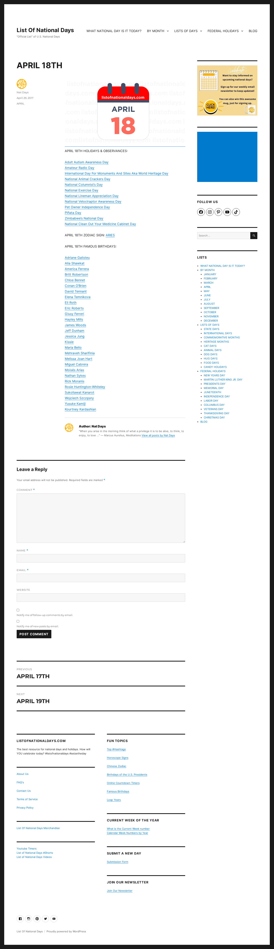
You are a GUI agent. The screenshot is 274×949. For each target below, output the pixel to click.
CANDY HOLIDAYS (215, 366)
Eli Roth (70, 302)
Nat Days (22, 92)
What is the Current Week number (128, 828)
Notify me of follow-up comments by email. (45, 615)
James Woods (75, 325)
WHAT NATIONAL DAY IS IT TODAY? (113, 31)
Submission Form (117, 861)
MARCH (208, 282)
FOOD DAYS (211, 362)
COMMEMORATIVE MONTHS (222, 337)
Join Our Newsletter (119, 890)
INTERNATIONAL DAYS (218, 333)
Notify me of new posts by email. (38, 626)
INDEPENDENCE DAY (217, 396)
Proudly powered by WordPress (66, 931)
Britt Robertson (76, 274)
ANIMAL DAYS (212, 350)
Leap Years (114, 799)
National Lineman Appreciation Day (92, 196)
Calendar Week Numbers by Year (127, 832)
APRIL (20, 103)
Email (23, 570)
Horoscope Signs (117, 757)
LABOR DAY (211, 400)
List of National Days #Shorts (35, 852)
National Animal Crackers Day (87, 179)
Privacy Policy (25, 807)
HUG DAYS (210, 358)
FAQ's (20, 782)
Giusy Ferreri (74, 314)
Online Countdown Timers (123, 783)
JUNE (207, 295)
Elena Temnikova (77, 297)
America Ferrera (77, 269)
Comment (26, 490)
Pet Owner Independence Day (87, 207)
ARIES (110, 235)
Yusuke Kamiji (75, 404)
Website (23, 589)
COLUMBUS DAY (214, 404)
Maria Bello (73, 347)
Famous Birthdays (118, 791)
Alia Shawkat (74, 263)
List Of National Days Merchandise (38, 828)
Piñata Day (73, 213)
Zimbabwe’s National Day (84, 218)
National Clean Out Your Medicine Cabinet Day (100, 224)
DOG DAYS (210, 354)
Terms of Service (27, 799)
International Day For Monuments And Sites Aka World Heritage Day (116, 173)
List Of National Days (45, 30)
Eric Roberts (74, 308)
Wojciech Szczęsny (79, 398)
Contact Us (24, 790)
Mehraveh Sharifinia (80, 353)
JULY (207, 299)
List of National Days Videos (34, 857)
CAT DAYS (210, 345)
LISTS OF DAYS (186, 31)
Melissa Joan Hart (78, 359)
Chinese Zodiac (116, 766)
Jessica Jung (74, 336)
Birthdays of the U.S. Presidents (127, 774)
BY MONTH (155, 31)
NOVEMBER (211, 316)
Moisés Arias (74, 370)
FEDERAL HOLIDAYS (223, 31)
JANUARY (210, 274)
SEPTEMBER (211, 308)
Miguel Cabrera (76, 364)
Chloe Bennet (75, 280)
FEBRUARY (210, 278)
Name (22, 550)
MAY (207, 291)
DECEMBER (211, 320)
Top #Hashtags (116, 749)
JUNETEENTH (212, 392)
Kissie (69, 342)
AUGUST (209, 303)
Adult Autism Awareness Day (87, 162)
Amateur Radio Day (79, 168)
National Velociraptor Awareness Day (93, 201)
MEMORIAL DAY (214, 388)
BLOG (253, 31)
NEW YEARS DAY (214, 375)
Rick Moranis (74, 381)
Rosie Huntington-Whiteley (85, 387)
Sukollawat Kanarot (79, 392)
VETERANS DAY (213, 409)
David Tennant (76, 291)
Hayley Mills (74, 319)
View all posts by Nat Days (158, 435)
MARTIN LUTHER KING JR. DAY (223, 379)
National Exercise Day (81, 190)
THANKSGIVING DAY (216, 413)
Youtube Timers (27, 848)
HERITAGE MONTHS (216, 341)
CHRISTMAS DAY (214, 417)
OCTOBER (210, 312)
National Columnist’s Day (84, 185)
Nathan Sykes (75, 376)
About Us (22, 773)
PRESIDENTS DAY (214, 383)
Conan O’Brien (75, 286)
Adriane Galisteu (77, 258)
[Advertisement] (228, 157)
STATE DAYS (211, 329)
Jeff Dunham (74, 331)
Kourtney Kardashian (80, 409)
